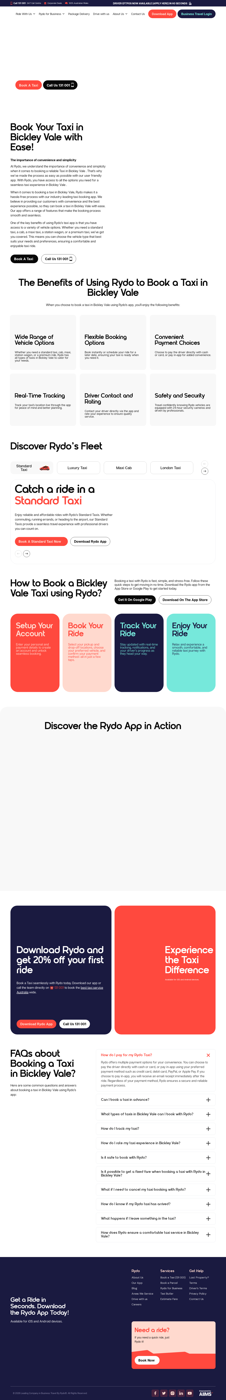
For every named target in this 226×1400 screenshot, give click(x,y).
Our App (137, 1283)
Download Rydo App (90, 541)
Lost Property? (199, 1277)
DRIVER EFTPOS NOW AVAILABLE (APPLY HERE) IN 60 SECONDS (150, 3)
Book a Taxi (23, 259)
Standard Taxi (24, 468)
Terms (193, 1283)
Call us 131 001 (56, 259)
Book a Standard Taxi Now (40, 541)
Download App (162, 14)
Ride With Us (24, 14)
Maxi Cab (124, 467)
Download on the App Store (185, 600)
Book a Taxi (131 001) (173, 1277)
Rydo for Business (50, 14)
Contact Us (138, 14)
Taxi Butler (166, 1293)
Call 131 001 (20, 3)
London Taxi (171, 467)
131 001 (59, 987)
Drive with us (101, 14)
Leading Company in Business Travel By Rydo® (44, 1393)
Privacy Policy (197, 1293)
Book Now (146, 1360)
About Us (118, 14)
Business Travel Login (196, 14)
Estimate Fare (169, 1299)
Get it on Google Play (135, 600)
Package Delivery (79, 14)
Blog (134, 1288)
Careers (136, 1304)
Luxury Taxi (77, 467)
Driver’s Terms (198, 1288)
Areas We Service (142, 1293)
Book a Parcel (169, 1283)
